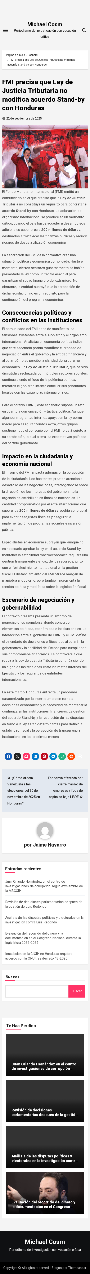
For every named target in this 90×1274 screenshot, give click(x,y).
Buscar (12, 977)
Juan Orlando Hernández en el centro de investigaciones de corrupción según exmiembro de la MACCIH (44, 886)
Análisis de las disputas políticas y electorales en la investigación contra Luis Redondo (44, 1160)
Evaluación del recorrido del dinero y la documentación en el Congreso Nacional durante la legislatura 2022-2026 (43, 938)
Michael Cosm (44, 24)
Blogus (56, 1268)
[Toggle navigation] (5, 30)
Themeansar (77, 1268)
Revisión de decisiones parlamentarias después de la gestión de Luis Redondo (44, 1114)
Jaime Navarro (49, 845)
